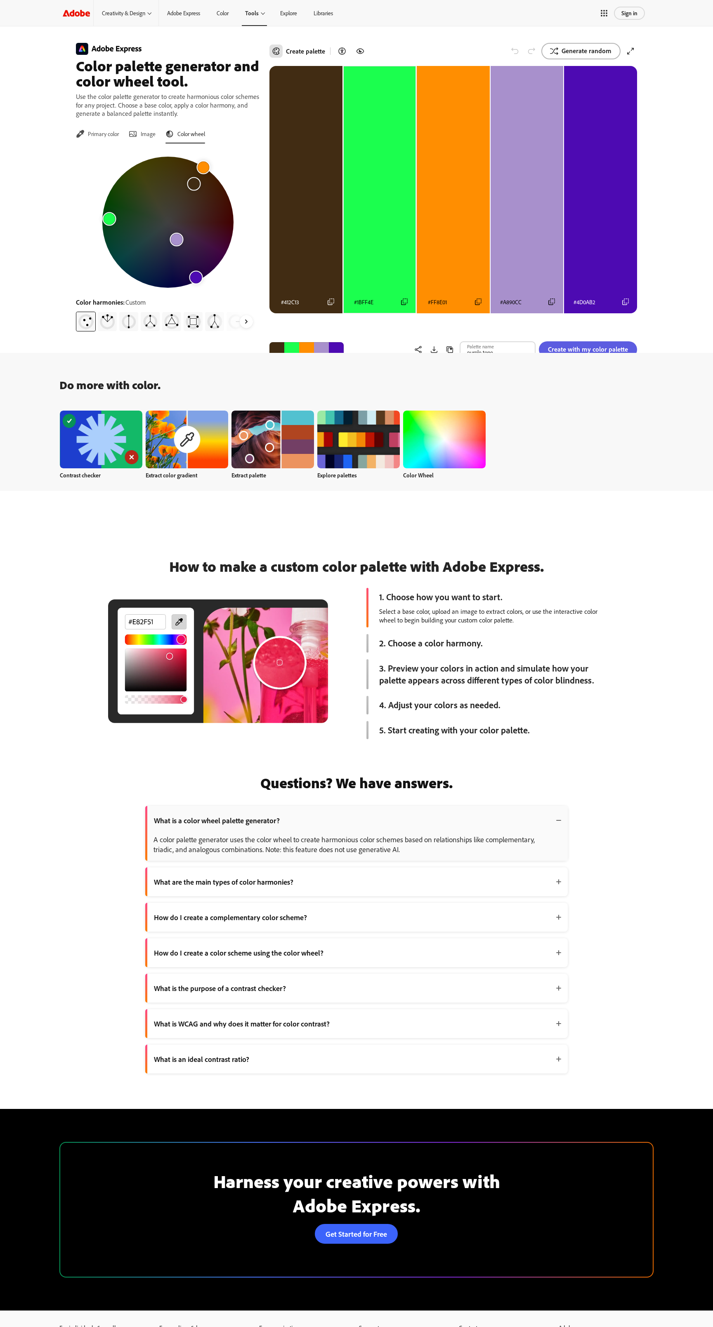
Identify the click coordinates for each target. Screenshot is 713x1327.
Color (223, 12)
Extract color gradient (171, 475)
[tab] (97, 133)
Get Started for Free (356, 1233)
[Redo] (531, 51)
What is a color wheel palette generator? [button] (217, 820)
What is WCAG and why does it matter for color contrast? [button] (242, 1023)
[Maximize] (630, 51)
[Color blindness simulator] (360, 51)
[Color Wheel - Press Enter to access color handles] (168, 222)
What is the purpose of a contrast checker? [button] (220, 988)
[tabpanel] (168, 240)
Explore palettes (337, 475)
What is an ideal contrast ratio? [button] (201, 1059)
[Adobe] (76, 13)
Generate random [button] (586, 51)
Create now (101, 439)
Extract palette (248, 475)
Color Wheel (418, 475)
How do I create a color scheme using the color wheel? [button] (238, 952)
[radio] (86, 321)
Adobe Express (183, 12)
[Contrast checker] (342, 51)
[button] (604, 13)
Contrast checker (80, 475)
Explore (288, 12)
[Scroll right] (246, 321)
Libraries (323, 12)
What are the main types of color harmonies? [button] (223, 881)
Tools (252, 12)
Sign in (629, 12)
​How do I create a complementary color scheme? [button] (230, 917)
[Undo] (515, 51)
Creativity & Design (123, 12)
